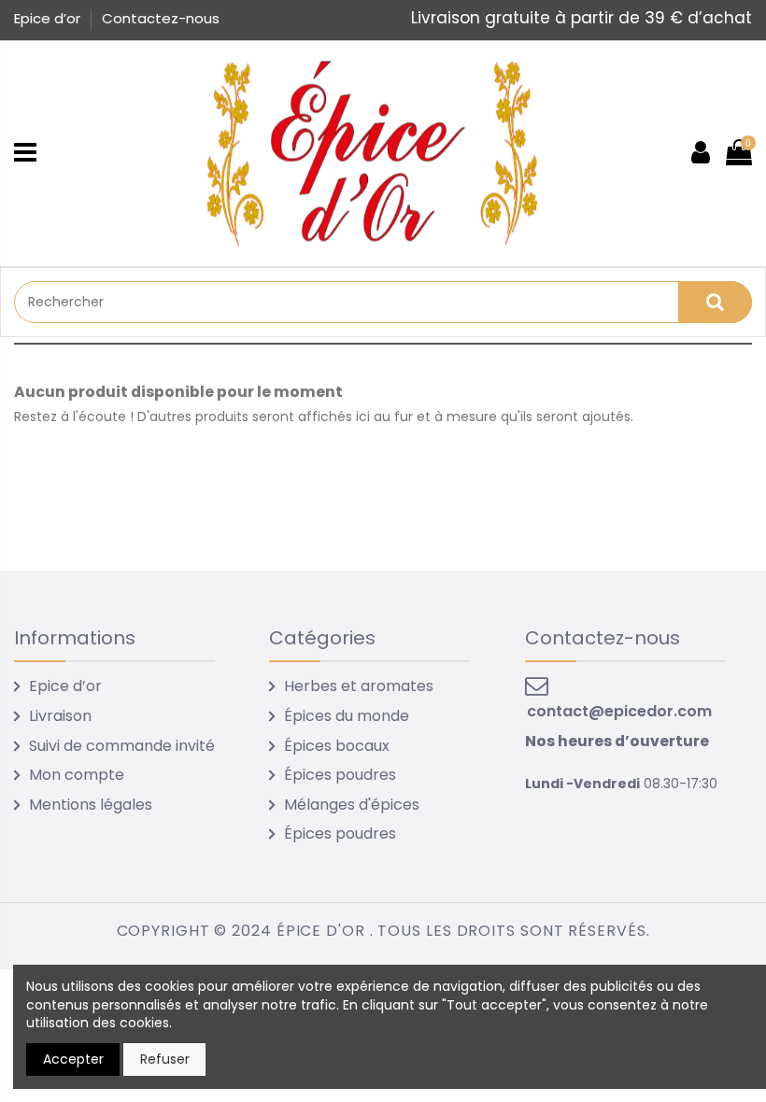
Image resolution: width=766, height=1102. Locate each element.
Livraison (60, 716)
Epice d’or (49, 18)
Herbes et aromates (358, 686)
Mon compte (76, 774)
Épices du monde (346, 716)
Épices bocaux (337, 745)
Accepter (73, 1059)
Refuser (165, 1059)
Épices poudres (340, 774)
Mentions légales (90, 804)
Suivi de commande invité (122, 745)
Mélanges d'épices (351, 804)
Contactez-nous (161, 18)
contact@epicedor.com (619, 711)
